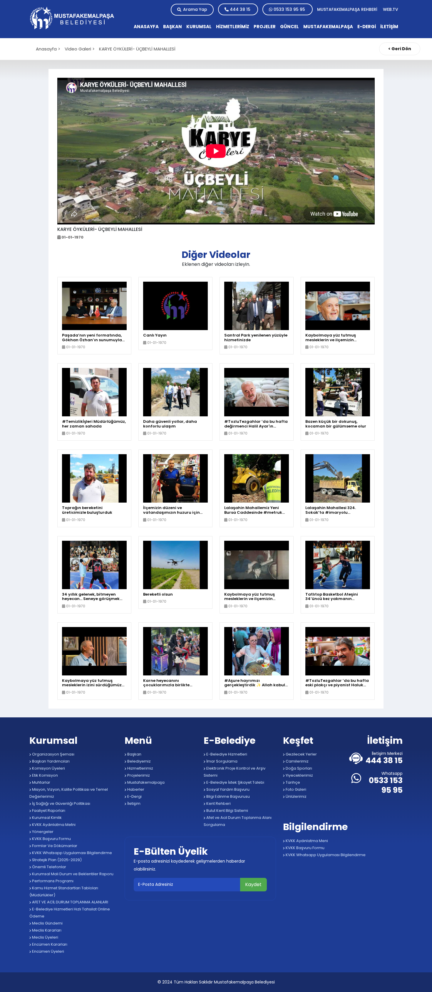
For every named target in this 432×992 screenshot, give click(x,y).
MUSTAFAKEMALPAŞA (328, 26)
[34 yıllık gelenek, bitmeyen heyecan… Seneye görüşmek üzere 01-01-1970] (94, 564)
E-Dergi (134, 796)
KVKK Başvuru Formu (51, 838)
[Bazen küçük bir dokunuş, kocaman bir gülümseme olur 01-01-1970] (337, 391)
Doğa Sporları (298, 768)
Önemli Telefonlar (48, 867)
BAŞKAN (172, 26)
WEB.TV (390, 9)
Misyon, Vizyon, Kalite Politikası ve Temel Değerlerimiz (68, 793)
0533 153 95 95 (289, 9)
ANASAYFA (146, 26)
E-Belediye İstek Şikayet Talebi (234, 782)
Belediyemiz (138, 761)
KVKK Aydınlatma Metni (53, 824)
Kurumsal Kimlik (46, 817)
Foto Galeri (295, 789)
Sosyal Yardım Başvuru (227, 789)
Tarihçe (292, 782)
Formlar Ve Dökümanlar (54, 846)
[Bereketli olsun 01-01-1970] (175, 564)
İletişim (133, 803)
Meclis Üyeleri (44, 937)
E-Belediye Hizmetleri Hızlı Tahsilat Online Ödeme (69, 912)
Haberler (135, 789)
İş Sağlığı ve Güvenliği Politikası (60, 803)
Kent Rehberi (218, 803)
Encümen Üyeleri (47, 951)
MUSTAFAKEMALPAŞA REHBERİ (348, 9)
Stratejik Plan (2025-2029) (56, 860)
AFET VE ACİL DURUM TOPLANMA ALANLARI (69, 902)
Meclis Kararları (46, 930)
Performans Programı (52, 881)
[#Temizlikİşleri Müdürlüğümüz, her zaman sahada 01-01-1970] (94, 391)
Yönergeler (42, 831)
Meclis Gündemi (47, 923)
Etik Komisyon (44, 775)
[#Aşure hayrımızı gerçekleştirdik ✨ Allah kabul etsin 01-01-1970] (256, 651)
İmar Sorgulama (221, 761)
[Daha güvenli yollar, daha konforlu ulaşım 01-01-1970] (175, 391)
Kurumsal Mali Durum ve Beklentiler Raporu (72, 874)
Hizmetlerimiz (139, 768)
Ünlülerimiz (296, 796)
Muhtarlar (40, 782)
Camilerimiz (297, 761)
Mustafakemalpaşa (145, 782)
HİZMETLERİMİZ (232, 26)
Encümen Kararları (49, 944)
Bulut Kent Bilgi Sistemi (226, 810)
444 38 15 (240, 9)
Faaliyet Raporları (48, 810)
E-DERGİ (366, 26)
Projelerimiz (138, 775)
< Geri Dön (399, 49)
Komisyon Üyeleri (48, 768)
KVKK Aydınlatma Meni (306, 841)
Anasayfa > (48, 49)
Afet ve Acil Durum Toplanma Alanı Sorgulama (238, 821)
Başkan (133, 754)
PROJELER (265, 26)
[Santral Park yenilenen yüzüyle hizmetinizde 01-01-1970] (256, 305)
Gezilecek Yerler (301, 754)
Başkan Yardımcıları (50, 761)
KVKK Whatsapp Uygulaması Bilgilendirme (71, 853)
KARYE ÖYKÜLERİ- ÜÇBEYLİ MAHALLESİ (137, 49)
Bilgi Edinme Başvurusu (227, 796)
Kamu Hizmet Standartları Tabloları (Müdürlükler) (63, 891)
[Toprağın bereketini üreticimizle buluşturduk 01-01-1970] (94, 478)
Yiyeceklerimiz (299, 775)
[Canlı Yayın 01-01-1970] (175, 305)
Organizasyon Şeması (52, 754)
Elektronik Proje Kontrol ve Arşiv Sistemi (234, 771)
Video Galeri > (80, 49)
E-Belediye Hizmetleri (226, 754)
